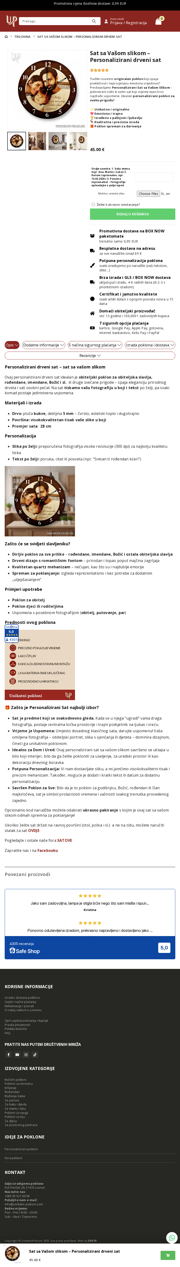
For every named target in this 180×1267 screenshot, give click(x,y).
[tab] (12, 345)
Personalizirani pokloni (21, 1149)
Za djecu (11, 1121)
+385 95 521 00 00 (17, 1196)
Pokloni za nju (15, 1117)
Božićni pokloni (15, 1080)
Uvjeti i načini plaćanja (20, 1002)
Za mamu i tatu (15, 1109)
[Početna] (6, 36)
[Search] (94, 21)
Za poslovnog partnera (21, 1125)
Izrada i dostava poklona (22, 998)
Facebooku (48, 850)
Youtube (17, 1054)
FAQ (8, 1033)
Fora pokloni (13, 1158)
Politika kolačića (16, 1029)
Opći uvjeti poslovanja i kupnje (26, 1021)
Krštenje (11, 1088)
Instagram (26, 1054)
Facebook (8, 1054)
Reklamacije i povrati (19, 1006)
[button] (12, 89)
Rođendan (12, 1092)
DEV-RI (92, 1240)
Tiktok (34, 1054)
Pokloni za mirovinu (19, 1084)
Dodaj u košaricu (132, 214)
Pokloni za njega (16, 1113)
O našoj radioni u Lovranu (23, 1010)
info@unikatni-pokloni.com (24, 1204)
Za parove (12, 1100)
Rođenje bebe (15, 1096)
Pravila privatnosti (17, 1025)
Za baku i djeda (15, 1104)
